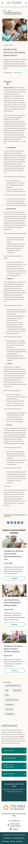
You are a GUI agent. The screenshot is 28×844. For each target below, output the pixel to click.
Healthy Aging (17, 690)
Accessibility (5, 841)
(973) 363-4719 (15, 821)
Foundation (19, 841)
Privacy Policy (8, 838)
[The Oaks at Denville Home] (14, 810)
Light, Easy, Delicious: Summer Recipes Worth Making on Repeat (12, 602)
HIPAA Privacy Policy (18, 838)
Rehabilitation (9, 704)
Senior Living (17, 72)
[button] (8, 522)
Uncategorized (10, 714)
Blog (7, 690)
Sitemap (12, 841)
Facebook (15, 829)
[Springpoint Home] (14, 4)
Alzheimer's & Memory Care (13, 685)
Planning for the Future (12, 700)
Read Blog (14, 578)
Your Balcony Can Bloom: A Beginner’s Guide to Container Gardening (13, 649)
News (7, 695)
